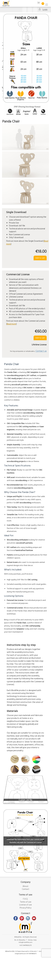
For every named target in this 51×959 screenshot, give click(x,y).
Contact (25, 889)
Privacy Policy (25, 907)
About (25, 886)
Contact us (41, 351)
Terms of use (25, 901)
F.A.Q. (25, 898)
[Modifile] (6, 3)
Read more (11, 324)
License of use (25, 904)
